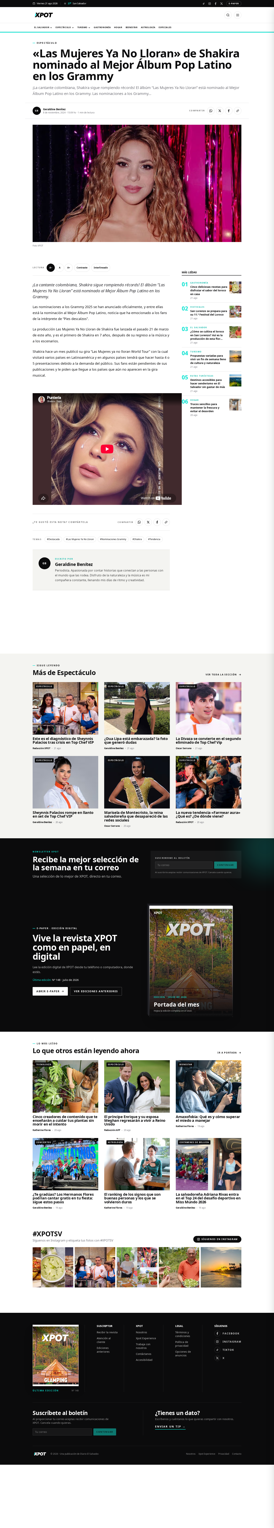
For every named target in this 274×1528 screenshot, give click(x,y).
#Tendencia (154, 539)
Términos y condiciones (182, 1334)
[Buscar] (228, 15)
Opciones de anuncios (183, 1353)
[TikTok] (203, 3)
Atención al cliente (104, 1340)
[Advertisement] (137, 626)
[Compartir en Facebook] (228, 110)
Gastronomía (102, 27)
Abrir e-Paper (48, 991)
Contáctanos (143, 1354)
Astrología (148, 27)
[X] (221, 3)
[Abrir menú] (237, 15)
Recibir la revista (107, 1332)
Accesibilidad (144, 1360)
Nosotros (141, 1332)
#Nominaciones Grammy (113, 539)
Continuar (225, 864)
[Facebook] (215, 3)
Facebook (231, 1333)
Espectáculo (63, 27)
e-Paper (234, 3)
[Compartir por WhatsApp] (211, 110)
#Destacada (53, 539)
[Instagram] (209, 3)
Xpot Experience (146, 1338)
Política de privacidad (181, 1343)
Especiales (165, 27)
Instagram (232, 1341)
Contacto (236, 1453)
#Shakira (137, 539)
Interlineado (101, 267)
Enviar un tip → (170, 1426)
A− (50, 267)
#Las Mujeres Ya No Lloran (80, 539)
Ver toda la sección (221, 674)
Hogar (118, 27)
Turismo (82, 27)
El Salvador (41, 27)
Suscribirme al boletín (172, 858)
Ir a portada (227, 1052)
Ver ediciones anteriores (96, 991)
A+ (68, 267)
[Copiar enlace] (237, 110)
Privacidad (223, 1453)
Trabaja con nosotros (143, 1346)
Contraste (82, 267)
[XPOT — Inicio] (44, 15)
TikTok (228, 1350)
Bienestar (132, 27)
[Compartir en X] (219, 110)
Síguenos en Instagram (219, 1239)
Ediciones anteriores (103, 1349)
